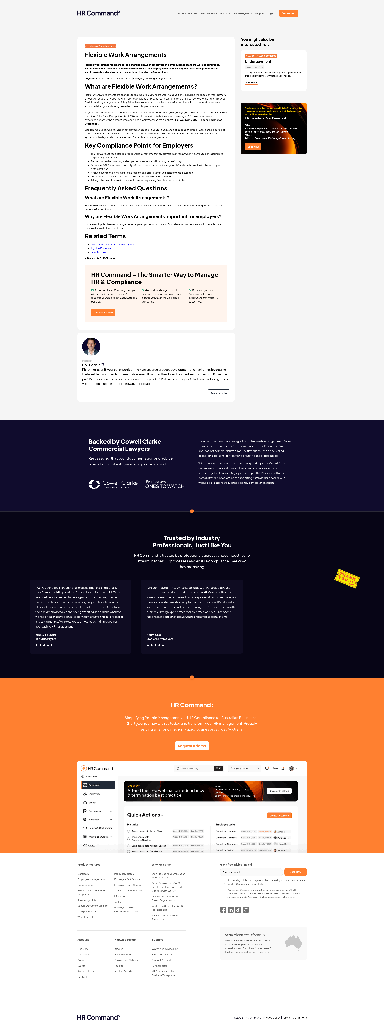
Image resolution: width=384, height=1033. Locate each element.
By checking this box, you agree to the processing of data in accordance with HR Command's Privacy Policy (266, 882)
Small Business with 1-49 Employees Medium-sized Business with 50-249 (167, 887)
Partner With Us (85, 971)
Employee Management (91, 879)
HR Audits (119, 896)
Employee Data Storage (128, 885)
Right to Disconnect (102, 248)
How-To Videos (123, 954)
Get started (289, 13)
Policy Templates (124, 873)
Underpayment (258, 61)
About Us (225, 13)
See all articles (219, 393)
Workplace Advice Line (90, 911)
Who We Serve (209, 13)
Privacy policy (272, 1017)
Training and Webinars (127, 960)
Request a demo (103, 312)
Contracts (83, 873)
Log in (271, 13)
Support (259, 13)
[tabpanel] (274, 70)
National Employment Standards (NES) (113, 244)
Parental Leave (99, 251)
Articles (119, 948)
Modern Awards (123, 971)
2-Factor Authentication (128, 890)
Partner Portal (159, 965)
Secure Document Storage (92, 905)
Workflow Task (85, 916)
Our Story (82, 948)
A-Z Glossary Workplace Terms (101, 46)
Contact (82, 977)
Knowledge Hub (243, 13)
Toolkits (118, 901)
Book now (253, 146)
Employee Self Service (127, 879)
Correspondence (87, 885)
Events (81, 965)
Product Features (188, 13)
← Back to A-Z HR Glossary (100, 258)
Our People (83, 954)
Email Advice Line (162, 954)
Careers (81, 960)
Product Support (161, 960)
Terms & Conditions (294, 1017)
